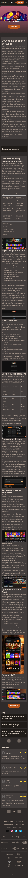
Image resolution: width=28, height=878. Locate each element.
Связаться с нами (20, 824)
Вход (12, 2)
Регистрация (20, 2)
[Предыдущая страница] (8, 740)
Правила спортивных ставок (14, 827)
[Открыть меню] (26, 2)
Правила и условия (8, 821)
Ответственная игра (19, 821)
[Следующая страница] (19, 740)
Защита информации (9, 824)
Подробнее (14, 26)
